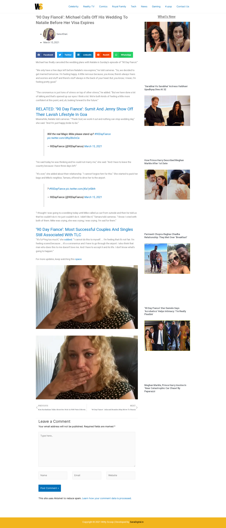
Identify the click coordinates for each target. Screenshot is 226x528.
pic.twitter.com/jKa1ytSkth (80, 188)
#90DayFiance (103, 134)
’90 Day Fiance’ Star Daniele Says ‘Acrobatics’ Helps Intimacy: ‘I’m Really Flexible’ (165, 311)
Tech (133, 6)
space (78, 259)
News (144, 6)
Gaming (156, 6)
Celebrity (73, 6)
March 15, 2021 (93, 146)
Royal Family (119, 6)
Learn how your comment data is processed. (107, 498)
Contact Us (183, 6)
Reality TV (88, 6)
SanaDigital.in (137, 522)
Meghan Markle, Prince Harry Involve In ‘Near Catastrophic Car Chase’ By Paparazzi (165, 388)
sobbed (68, 239)
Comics (103, 6)
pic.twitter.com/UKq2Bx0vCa (63, 138)
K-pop (168, 6)
